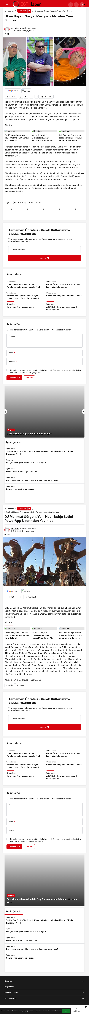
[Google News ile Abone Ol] (13, 90)
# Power (20, 685)
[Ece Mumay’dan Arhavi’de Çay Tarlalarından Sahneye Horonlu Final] (17, 136)
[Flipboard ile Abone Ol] (26, 90)
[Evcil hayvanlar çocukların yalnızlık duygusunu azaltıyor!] (44, 479)
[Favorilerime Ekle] (21, 97)
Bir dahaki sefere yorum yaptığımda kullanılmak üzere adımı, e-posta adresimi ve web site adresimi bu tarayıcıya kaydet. (45, 371)
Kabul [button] (66, 1011)
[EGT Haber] (26, 4)
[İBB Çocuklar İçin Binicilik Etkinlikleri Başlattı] (44, 461)
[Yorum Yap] (26, 97)
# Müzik (9, 685)
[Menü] (7, 4)
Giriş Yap (29, 378)
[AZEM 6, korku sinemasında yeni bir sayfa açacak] (64, 306)
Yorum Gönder (14, 378)
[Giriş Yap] (76, 4)
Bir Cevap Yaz (13, 324)
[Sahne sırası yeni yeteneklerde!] (44, 487)
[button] (70, 4)
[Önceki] (6, 411)
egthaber (15, 28)
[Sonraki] (83, 411)
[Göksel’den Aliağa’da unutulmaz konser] (64, 295)
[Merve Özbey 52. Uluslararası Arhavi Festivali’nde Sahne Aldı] (44, 136)
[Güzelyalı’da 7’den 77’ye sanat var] (44, 470)
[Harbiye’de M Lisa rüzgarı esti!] (24, 306)
